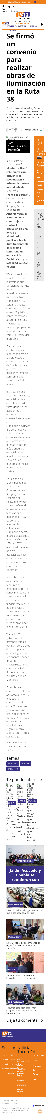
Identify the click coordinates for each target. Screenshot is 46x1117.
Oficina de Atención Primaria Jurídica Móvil (21, 1070)
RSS (34, 1079)
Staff (35, 1060)
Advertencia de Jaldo (36, 800)
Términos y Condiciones (10, 1100)
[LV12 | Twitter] (41, 1034)
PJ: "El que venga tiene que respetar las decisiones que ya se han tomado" (33, 823)
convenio (12, 763)
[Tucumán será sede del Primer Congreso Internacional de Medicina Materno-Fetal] (9, 806)
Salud (12, 1073)
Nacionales (6, 1068)
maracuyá (21, 1085)
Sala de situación (14, 937)
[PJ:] (30, 804)
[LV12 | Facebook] (36, 1034)
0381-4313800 (7, 1112)
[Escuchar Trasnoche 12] (42, 24)
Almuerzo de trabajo (25, 861)
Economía (6, 1073)
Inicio (4, 1055)
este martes (12, 969)
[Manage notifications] (40, 1111)
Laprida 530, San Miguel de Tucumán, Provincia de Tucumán (16, 1109)
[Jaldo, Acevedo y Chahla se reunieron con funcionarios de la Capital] (20, 804)
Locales (5, 1059)
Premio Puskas (20, 1090)
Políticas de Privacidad (10, 1103)
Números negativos (15, 904)
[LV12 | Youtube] (41, 1038)
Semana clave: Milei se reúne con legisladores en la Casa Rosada (22, 976)
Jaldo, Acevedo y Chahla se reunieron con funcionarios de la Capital (24, 820)
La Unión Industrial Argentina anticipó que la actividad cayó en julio (24, 911)
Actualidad (6, 1064)
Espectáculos (15, 1064)
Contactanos (38, 1055)
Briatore (20, 1080)
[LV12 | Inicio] (43, 1047)
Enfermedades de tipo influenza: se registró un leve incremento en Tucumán (23, 945)
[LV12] (7, 1036)
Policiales (14, 1055)
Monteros (13, 768)
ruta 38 (25, 763)
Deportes (13, 1059)
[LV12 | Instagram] (36, 1038)
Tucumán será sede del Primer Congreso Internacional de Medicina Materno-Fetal (14, 824)
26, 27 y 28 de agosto (16, 1002)
